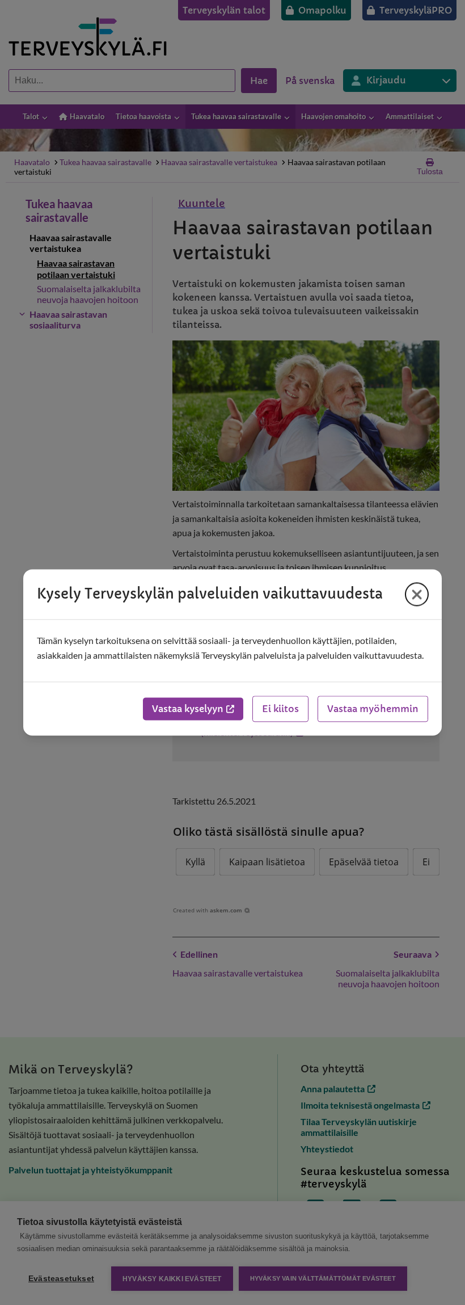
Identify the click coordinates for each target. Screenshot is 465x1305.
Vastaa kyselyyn (187, 709)
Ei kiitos (280, 709)
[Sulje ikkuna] (416, 594)
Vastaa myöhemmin (372, 709)
